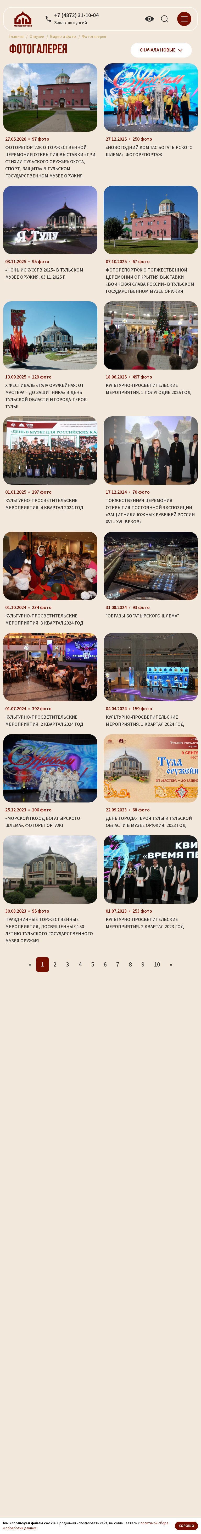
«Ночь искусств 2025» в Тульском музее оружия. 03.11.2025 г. (44, 273)
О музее (37, 36)
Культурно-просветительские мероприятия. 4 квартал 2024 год (44, 504)
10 (157, 964)
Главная (16, 36)
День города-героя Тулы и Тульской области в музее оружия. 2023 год (149, 822)
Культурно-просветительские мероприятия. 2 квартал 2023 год (145, 923)
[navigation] (184, 18)
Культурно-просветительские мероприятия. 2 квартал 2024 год (44, 721)
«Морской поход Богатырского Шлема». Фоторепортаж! (42, 822)
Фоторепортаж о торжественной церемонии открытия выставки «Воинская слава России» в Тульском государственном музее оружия (150, 281)
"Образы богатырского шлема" (142, 616)
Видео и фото (63, 36)
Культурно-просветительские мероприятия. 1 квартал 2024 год (145, 721)
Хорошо (186, 1525)
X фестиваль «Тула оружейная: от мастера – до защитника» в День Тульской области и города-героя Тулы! (46, 396)
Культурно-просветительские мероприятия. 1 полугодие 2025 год (148, 389)
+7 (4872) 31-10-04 (76, 15)
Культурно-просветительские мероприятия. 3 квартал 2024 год (44, 619)
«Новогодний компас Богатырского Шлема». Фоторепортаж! (149, 151)
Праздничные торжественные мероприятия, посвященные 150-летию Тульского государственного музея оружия (49, 930)
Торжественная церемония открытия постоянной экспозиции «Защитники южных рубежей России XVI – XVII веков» (150, 511)
